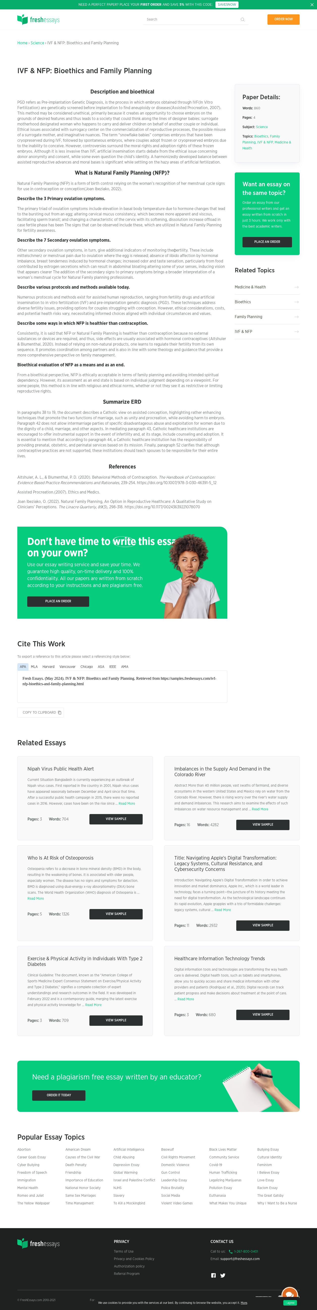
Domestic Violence (175, 1165)
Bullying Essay (268, 1149)
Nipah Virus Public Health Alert (60, 769)
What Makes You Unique (227, 1203)
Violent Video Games (177, 1203)
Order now (283, 19)
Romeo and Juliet (30, 1195)
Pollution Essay (220, 1188)
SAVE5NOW (227, 4)
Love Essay (265, 1180)
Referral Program (127, 1274)
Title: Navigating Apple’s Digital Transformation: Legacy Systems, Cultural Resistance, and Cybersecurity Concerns (225, 864)
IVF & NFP (265, 142)
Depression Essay (126, 1165)
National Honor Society (83, 1188)
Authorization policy (129, 1266)
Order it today (59, 1095)
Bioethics (261, 136)
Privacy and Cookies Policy (134, 1259)
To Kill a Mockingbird (129, 1203)
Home (22, 43)
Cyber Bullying (28, 1165)
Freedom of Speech (32, 1172)
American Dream (78, 1149)
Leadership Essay (174, 1180)
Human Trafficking (223, 1172)
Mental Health (27, 1188)
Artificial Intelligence (128, 1149)
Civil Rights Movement (178, 1157)
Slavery (118, 1195)
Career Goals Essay (31, 1157)
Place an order (58, 601)
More (244, 1302)
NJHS (117, 1188)
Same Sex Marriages (80, 1195)
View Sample (116, 819)
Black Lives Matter (223, 1149)
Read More (127, 803)
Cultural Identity (269, 1157)
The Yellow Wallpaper (33, 1203)
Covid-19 (215, 1165)
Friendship (73, 1172)
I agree (290, 1302)
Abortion (24, 1149)
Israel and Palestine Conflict (134, 1180)
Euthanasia (217, 1195)
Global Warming (125, 1172)
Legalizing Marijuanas (225, 1180)
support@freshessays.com (240, 1259)
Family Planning (248, 317)
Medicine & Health (250, 287)
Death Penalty (75, 1165)
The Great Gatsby (270, 1195)
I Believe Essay (268, 1172)
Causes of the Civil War (82, 1157)
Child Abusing (123, 1157)
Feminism (264, 1165)
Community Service (224, 1157)
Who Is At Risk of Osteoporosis (60, 858)
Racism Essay (267, 1188)
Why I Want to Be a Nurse (277, 1203)
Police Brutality (172, 1188)
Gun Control (170, 1172)
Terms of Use (123, 1251)
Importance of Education (84, 1180)
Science (37, 43)
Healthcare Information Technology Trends (219, 958)
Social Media (170, 1195)
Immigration (26, 1180)
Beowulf (167, 1149)
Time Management (79, 1203)
